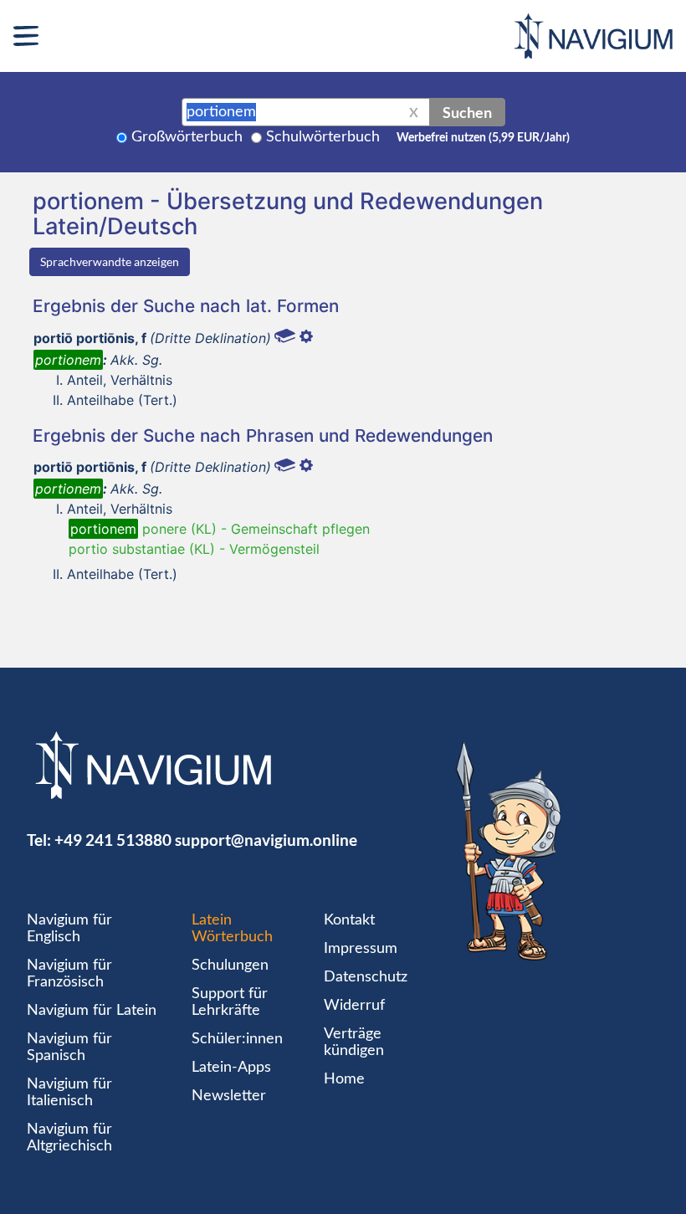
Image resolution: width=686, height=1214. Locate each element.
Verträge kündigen (354, 1042)
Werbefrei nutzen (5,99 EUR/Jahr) (483, 138)
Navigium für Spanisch (69, 1047)
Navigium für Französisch (69, 974)
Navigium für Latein (91, 1010)
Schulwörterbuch (323, 137)
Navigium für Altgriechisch (69, 1138)
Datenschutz (365, 977)
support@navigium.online (266, 839)
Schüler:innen (237, 1039)
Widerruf (354, 1005)
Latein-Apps (231, 1067)
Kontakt (349, 920)
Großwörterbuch (187, 137)
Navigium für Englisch (69, 929)
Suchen (467, 112)
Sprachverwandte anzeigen (109, 261)
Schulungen (230, 965)
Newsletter (229, 1096)
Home (344, 1079)
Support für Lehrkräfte (230, 1002)
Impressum (360, 948)
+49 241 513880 (113, 839)
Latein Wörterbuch (232, 929)
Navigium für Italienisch (69, 1093)
